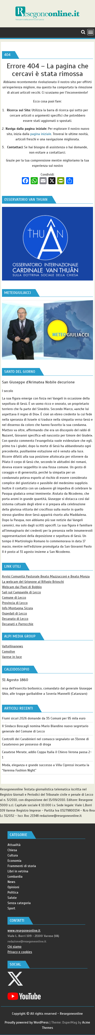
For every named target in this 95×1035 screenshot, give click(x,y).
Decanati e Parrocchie (17, 624)
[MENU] (90, 32)
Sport (11, 908)
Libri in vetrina (18, 871)
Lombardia (15, 877)
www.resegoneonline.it (24, 931)
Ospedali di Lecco (14, 613)
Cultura (13, 855)
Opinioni (13, 887)
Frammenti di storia (22, 866)
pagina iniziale (40, 134)
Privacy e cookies (20, 952)
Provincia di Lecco (15, 603)
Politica (13, 892)
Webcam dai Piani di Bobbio (22, 587)
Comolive (8, 652)
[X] (52, 181)
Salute (12, 898)
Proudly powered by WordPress (27, 1022)
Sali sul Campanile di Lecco (21, 592)
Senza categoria (19, 903)
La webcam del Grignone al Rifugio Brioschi (33, 582)
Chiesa (12, 850)
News (11, 882)
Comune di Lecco (14, 598)
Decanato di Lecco (15, 619)
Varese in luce (12, 657)
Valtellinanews (12, 646)
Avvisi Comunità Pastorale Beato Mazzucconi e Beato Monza (46, 576)
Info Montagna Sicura (17, 608)
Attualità (14, 845)
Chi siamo (14, 947)
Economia (14, 861)
